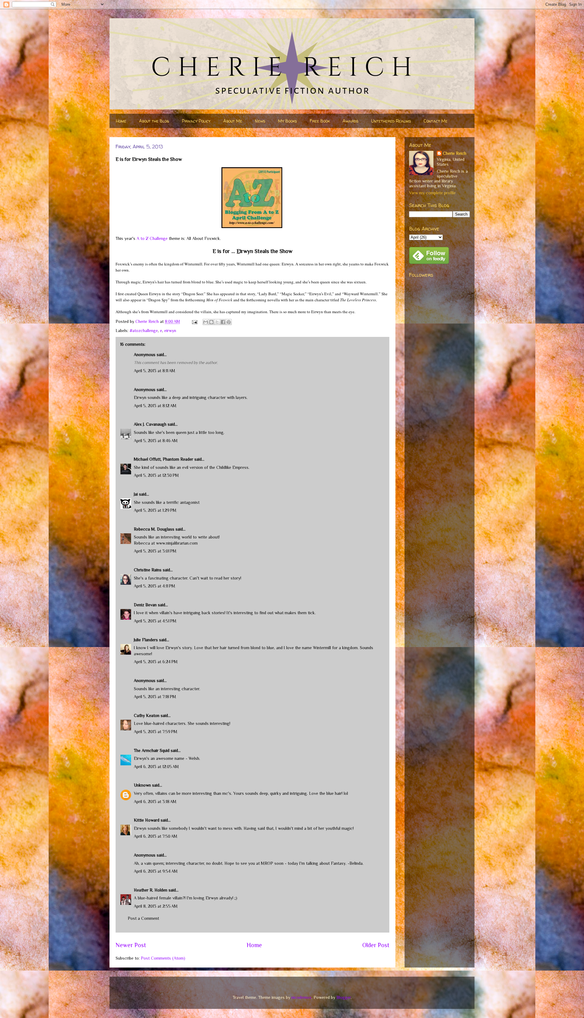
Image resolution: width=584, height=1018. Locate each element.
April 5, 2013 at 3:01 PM (155, 551)
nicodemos (301, 997)
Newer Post (131, 945)
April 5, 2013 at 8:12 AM (155, 405)
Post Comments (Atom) (163, 958)
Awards (350, 121)
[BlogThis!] (211, 322)
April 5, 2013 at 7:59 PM (155, 731)
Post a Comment (143, 918)
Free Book (320, 121)
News (260, 121)
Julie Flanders (146, 639)
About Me (232, 121)
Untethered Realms (391, 121)
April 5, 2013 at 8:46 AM (156, 440)
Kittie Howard (146, 820)
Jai (136, 494)
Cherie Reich (454, 153)
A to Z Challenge (152, 238)
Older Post (375, 945)
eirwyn (170, 330)
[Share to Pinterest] (229, 322)
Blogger (343, 997)
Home (121, 121)
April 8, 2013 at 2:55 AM (156, 906)
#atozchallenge (144, 330)
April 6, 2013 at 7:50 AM (155, 836)
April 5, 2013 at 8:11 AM (154, 370)
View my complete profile (432, 192)
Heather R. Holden (150, 890)
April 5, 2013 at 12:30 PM (156, 475)
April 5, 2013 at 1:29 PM (155, 510)
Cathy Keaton (146, 715)
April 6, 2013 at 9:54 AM (156, 871)
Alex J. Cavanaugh (150, 424)
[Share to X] (217, 322)
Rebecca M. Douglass (154, 529)
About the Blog (154, 121)
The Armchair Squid (151, 750)
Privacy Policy (196, 121)
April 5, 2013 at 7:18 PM (155, 696)
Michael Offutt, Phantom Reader (163, 459)
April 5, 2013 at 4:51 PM (155, 620)
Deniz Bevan (145, 604)
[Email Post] (194, 321)
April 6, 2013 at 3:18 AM (155, 801)
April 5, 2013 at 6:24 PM (156, 661)
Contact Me (435, 121)
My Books (287, 121)
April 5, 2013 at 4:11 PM (154, 585)
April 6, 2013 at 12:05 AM (156, 766)
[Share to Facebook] (223, 322)
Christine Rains (148, 569)
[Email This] (206, 322)
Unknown (142, 785)
